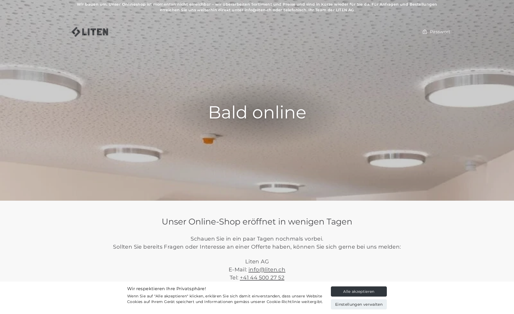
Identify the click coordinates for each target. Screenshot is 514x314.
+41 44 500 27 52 (262, 277)
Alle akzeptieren (359, 291)
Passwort (440, 31)
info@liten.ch (266, 269)
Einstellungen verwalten (359, 304)
